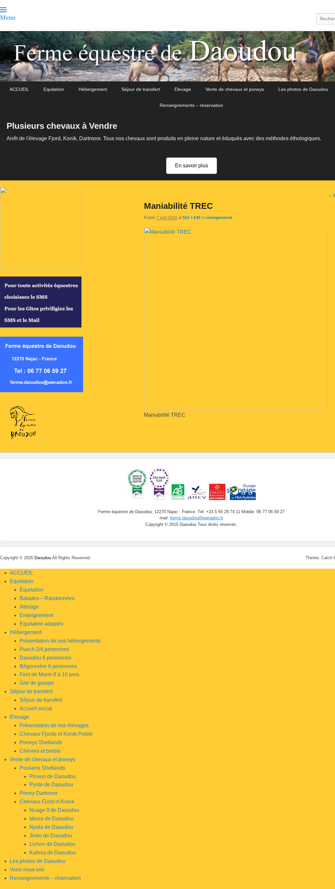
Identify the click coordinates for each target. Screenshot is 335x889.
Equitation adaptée (41, 624)
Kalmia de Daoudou (52, 852)
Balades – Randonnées (47, 598)
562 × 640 (192, 217)
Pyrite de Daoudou (51, 784)
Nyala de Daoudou (51, 827)
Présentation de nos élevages (54, 725)
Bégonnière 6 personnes (48, 666)
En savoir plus (191, 165)
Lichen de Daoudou (52, 844)
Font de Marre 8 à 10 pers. (50, 674)
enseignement (219, 217)
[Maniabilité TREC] (236, 409)
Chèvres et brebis (40, 751)
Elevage (182, 89)
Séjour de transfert (140, 89)
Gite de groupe (37, 683)
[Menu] (3, 10)
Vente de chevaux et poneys (234, 89)
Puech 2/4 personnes (44, 649)
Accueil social (36, 708)
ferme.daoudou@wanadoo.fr (196, 517)
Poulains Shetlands (42, 768)
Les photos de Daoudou (303, 89)
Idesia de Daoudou (51, 818)
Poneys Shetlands (41, 742)
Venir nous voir (27, 869)
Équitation (31, 590)
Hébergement (93, 89)
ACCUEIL (19, 89)
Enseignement (36, 615)
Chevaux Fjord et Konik (47, 801)
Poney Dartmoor (39, 793)
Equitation (54, 89)
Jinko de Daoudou (50, 835)
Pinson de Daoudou (52, 776)
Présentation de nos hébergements (60, 641)
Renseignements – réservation (191, 105)
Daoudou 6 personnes (45, 658)
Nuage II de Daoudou (54, 810)
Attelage (29, 607)
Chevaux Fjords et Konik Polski (56, 734)
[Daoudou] (167, 56)
